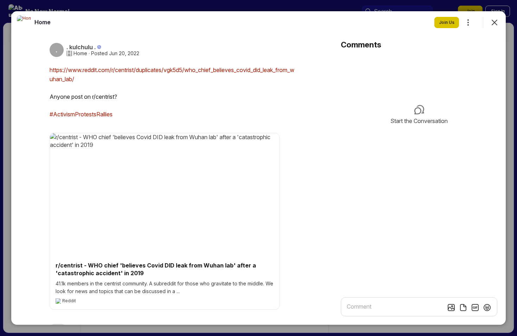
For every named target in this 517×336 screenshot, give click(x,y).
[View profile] (24, 22)
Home (80, 53)
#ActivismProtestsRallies (81, 114)
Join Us (446, 22)
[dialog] (258, 168)
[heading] (42, 22)
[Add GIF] (475, 307)
